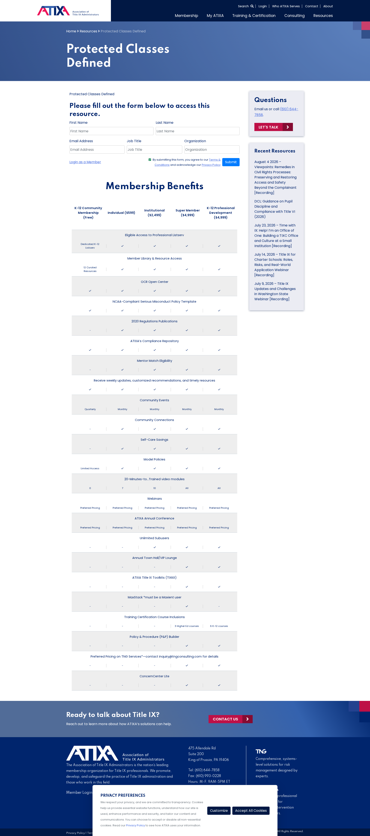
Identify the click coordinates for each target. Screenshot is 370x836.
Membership (186, 15)
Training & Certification (254, 15)
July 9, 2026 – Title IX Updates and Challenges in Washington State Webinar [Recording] (275, 291)
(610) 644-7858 (207, 770)
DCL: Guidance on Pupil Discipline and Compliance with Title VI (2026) (274, 209)
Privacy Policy (211, 165)
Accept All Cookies (251, 810)
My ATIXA (215, 15)
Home (71, 31)
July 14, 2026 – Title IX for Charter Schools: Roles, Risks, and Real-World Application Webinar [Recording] (275, 265)
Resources (323, 15)
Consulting (294, 15)
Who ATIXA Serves (286, 6)
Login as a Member (85, 162)
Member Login (79, 793)
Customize (219, 810)
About (328, 6)
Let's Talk (268, 127)
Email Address (81, 141)
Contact (311, 6)
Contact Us (225, 719)
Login (263, 6)
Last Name (164, 122)
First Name (78, 122)
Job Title (134, 141)
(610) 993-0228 (208, 776)
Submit (231, 162)
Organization (195, 141)
